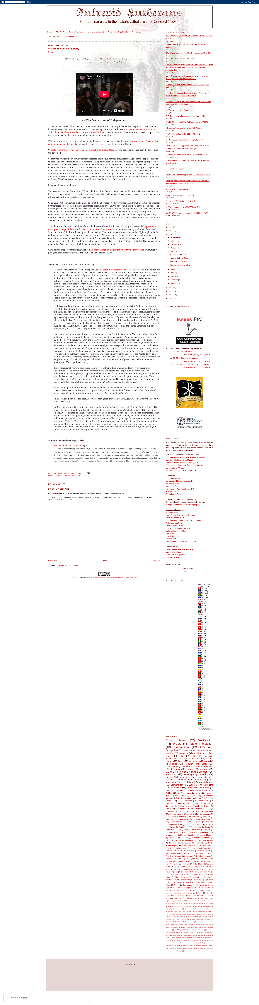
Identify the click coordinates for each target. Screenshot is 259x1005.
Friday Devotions (181, 877)
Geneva (178, 909)
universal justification (198, 761)
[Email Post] (88, 473)
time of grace (205, 869)
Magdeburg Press (173, 486)
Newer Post (52, 561)
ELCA (186, 874)
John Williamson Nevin (173, 914)
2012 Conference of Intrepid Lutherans (62, 36)
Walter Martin (198, 864)
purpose (176, 945)
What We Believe (76, 32)
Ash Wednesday (204, 845)
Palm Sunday (191, 861)
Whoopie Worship (190, 888)
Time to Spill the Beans (179, 258)
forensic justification (193, 893)
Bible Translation (201, 743)
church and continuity (174, 790)
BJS (209, 853)
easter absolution (189, 935)
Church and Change (173, 856)
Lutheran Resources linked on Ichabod (181, 542)
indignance (170, 895)
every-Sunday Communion (189, 830)
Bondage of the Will (174, 903)
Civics (75, 475)
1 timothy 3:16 (172, 901)
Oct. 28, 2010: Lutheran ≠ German (182, 352)
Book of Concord (172, 513)
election (200, 935)
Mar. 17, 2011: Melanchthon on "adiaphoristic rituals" (189, 364)
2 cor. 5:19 (183, 901)
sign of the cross (202, 945)
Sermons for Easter (173, 840)
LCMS (196, 817)
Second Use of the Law (201, 838)
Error (207, 798)
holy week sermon (174, 822)
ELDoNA (175, 769)
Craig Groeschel (205, 848)
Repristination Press (174, 494)
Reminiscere (188, 922)
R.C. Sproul (178, 922)
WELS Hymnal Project (188, 927)
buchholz (172, 890)
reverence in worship (196, 790)
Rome (167, 924)
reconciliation (189, 898)
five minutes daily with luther (193, 777)
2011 (171, 295)
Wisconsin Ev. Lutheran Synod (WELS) (181, 470)
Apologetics (171, 764)
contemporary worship (195, 774)
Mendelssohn (196, 916)
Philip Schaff (200, 919)
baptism (208, 930)
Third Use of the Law (174, 864)
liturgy (180, 761)
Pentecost (190, 919)
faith (193, 851)
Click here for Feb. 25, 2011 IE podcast (197, 361)
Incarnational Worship (201, 877)
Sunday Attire (205, 861)
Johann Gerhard (196, 835)
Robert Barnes (188, 882)
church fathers (182, 851)
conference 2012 (194, 811)
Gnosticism (188, 909)
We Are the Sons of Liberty (63, 48)
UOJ (194, 756)
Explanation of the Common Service (192, 809)
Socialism (206, 817)
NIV (181, 756)
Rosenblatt (201, 882)
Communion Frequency (186, 848)
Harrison (183, 835)
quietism (188, 843)
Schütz (207, 827)
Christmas (188, 814)
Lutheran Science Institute (176, 531)
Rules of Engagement (95, 32)
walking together (172, 846)
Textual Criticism (195, 924)
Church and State (63, 475)
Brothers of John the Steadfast (178, 528)
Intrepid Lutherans (200, 772)
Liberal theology (196, 796)
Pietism (206, 788)
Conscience (188, 856)
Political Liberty (198, 880)
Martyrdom (171, 774)
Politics (82, 475)
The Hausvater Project (174, 526)
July (173, 251)
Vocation (175, 927)
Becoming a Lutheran (189, 872)
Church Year (170, 848)
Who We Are (60, 32)
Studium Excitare (172, 557)
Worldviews (208, 840)
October (174, 241)
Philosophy (170, 811)
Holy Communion (183, 793)
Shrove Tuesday (177, 924)
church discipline (174, 843)
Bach (180, 825)
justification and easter (173, 940)
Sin (186, 924)
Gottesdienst (171, 539)
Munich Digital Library (174, 552)
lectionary (187, 940)
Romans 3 (198, 922)
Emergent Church (172, 859)
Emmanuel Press (172, 484)
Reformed (176, 882)
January (174, 283)
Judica (184, 914)
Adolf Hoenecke (174, 814)
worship (169, 753)
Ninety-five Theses (176, 861)
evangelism (181, 747)
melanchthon (198, 895)
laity (208, 851)
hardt (208, 893)
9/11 (176, 872)
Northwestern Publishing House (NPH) (180, 489)
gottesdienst (177, 937)
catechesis (170, 819)
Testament (189, 840)
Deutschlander (180, 796)
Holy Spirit (186, 859)
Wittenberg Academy (174, 523)
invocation (208, 937)
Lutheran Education (174, 803)
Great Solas (199, 909)
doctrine (204, 769)
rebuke (207, 830)
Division (207, 806)
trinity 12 (208, 948)
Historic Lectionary (173, 536)
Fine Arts (181, 772)
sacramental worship (203, 843)
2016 (171, 227)
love (177, 943)
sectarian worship (204, 766)
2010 (171, 298)
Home (49, 32)
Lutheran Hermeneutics (203, 914)
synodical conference (205, 898)
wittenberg (194, 951)
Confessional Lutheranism (195, 751)
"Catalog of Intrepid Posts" (118, 32)
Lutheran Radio (171, 916)
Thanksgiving (187, 885)
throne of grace (198, 948)
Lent (191, 782)
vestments (169, 951)
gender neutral (203, 801)
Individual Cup (171, 880)
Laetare (191, 914)
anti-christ (209, 888)
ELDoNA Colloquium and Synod (188, 798)
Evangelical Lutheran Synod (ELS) (179, 460)
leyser (204, 940)
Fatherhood (207, 906)
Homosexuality (185, 817)
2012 (171, 291)
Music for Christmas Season (202, 859)
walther (186, 951)
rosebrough (184, 945)
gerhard (208, 935)
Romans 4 (208, 922)
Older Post (156, 561)
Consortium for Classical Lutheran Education (183, 520)
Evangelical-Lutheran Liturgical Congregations (183, 505)
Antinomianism (198, 853)
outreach (183, 753)
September (175, 244)
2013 (171, 288)
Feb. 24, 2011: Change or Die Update (183, 358)
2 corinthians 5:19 (188, 845)
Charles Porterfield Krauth (188, 806)
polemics (178, 898)
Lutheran (169, 801)
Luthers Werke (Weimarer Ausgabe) (179, 549)
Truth (187, 864)
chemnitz (206, 803)
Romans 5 (170, 851)
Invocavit (177, 911)
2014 (171, 234)
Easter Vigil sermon (193, 906)
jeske (198, 822)
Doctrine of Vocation (173, 874)
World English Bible (180, 930)
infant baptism (197, 937)
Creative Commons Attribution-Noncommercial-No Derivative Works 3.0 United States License (112, 577)
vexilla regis (178, 951)
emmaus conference (174, 893)
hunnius (201, 851)
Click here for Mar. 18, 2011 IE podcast (197, 367)
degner (200, 932)
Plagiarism (183, 827)
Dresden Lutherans (203, 856)
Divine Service (193, 788)
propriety (168, 945)
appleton (182, 866)
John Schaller (187, 911)
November (175, 237)
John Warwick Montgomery (202, 911)
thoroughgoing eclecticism (183, 948)
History (190, 769)
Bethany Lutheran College (205, 901)
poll (199, 943)
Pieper (209, 919)
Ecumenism (204, 832)
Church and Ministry (194, 825)
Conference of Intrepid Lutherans (180, 832)
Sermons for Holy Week (183, 785)
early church (205, 890)
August (174, 248)
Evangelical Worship (199, 874)
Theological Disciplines (204, 885)
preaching (207, 943)
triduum (168, 872)
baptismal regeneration (173, 932)
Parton (183, 919)
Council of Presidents (198, 903)
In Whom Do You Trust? (179, 261)
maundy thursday (172, 853)
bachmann (200, 930)
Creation (210, 903)
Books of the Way (173, 478)
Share (50, 52)
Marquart (209, 835)
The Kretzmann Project (175, 518)
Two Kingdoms (192, 803)
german (168, 937)
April (173, 273)
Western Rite (206, 785)
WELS (177, 743)
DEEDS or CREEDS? (178, 254)
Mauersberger (184, 916)
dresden (177, 935)
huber (189, 822)
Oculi (176, 919)
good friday (209, 811)
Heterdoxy (184, 779)
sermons (170, 779)
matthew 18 (198, 866)
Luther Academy (172, 534)
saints (193, 945)
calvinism (185, 932)
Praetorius (169, 922)
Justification (205, 740)
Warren (201, 927)
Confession (186, 903)
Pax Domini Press (173, 492)
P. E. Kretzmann (185, 801)
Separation (170, 830)
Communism (171, 817)
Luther (198, 793)
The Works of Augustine (175, 555)
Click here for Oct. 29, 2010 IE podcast (197, 355)
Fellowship (169, 909)
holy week (186, 766)
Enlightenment (171, 835)
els (189, 866)
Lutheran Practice (191, 758)
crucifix (193, 932)
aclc (201, 888)
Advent (191, 901)
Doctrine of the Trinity (175, 906)
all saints (192, 930)
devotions (169, 806)
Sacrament (172, 838)
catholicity (170, 766)
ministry (208, 866)
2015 (171, 231)
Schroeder (184, 838)
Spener (176, 885)
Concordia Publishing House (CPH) (179, 481)
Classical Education (203, 814)
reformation (176, 787)
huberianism (187, 937)
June (173, 269)
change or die (183, 819)
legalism (196, 940)
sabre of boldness (173, 869)
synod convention (190, 869)
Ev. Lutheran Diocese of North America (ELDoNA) (185, 457)
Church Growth (176, 740)
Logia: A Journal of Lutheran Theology (180, 515)
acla (174, 866)
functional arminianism (201, 819)
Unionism (181, 811)
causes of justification (188, 890)
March (173, 276)
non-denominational (188, 943)
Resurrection (196, 827)
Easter (168, 809)
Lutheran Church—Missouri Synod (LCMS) (182, 463)
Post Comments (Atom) (68, 566)
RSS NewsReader (190, 568)
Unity (199, 840)
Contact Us (136, 32)
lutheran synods (184, 895)
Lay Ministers (185, 880)
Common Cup (205, 872)
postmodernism (205, 782)
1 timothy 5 (186, 853)
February (174, 280)
